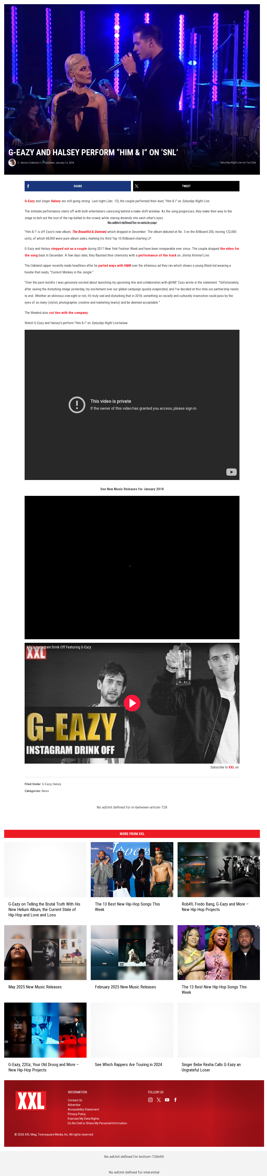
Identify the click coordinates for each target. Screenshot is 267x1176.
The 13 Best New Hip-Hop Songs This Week (127, 906)
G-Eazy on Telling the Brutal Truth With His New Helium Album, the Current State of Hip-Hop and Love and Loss (44, 909)
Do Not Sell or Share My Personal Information (97, 1123)
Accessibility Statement (83, 1109)
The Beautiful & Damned (89, 232)
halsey (57, 784)
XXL (231, 767)
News (45, 791)
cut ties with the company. (69, 313)
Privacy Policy (77, 1114)
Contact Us (75, 1100)
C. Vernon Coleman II (29, 162)
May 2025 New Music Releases (35, 986)
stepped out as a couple (69, 248)
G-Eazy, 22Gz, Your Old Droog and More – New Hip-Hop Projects (43, 1067)
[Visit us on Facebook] (177, 1099)
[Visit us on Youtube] (169, 1099)
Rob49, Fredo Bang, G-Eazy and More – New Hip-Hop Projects (215, 906)
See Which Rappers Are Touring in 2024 (128, 1064)
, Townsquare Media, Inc (52, 1134)
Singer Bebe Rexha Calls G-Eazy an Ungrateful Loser (211, 1067)
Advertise (74, 1105)
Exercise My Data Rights (83, 1118)
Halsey (56, 201)
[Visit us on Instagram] (152, 1099)
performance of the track (157, 255)
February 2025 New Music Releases (125, 986)
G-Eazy (30, 201)
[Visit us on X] (160, 1099)
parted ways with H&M (114, 265)
